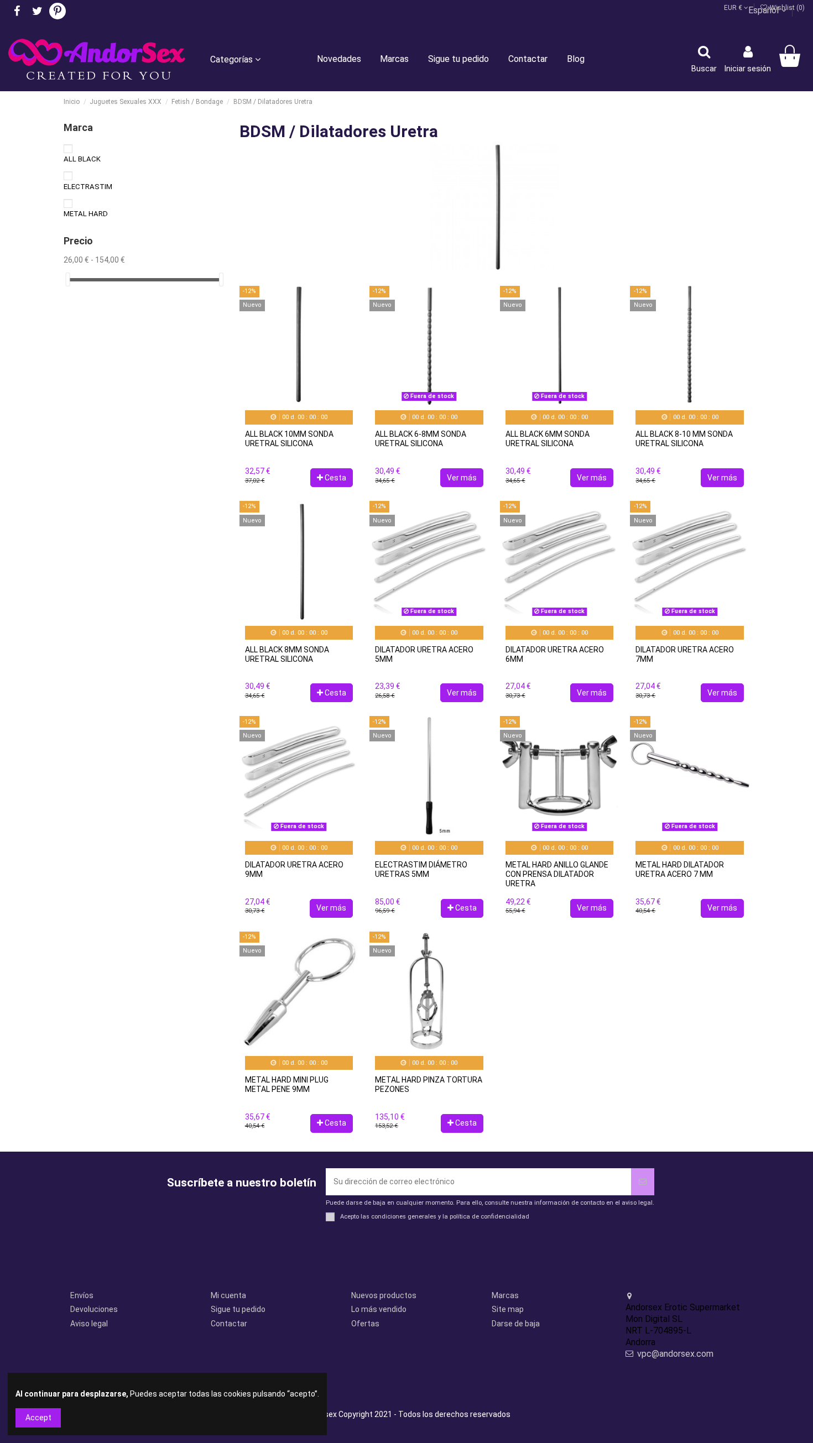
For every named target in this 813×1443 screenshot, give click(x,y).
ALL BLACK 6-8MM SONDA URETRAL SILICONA (420, 439)
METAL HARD (86, 214)
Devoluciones (94, 1309)
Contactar (229, 1323)
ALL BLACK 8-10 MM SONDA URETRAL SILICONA (684, 439)
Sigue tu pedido (238, 1309)
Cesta (335, 477)
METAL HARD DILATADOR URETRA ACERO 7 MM (679, 869)
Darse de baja (516, 1323)
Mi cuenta (228, 1295)
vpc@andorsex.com (675, 1353)
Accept (38, 1417)
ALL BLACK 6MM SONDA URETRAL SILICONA (547, 439)
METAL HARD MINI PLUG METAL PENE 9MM (287, 1084)
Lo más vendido (378, 1309)
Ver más (462, 477)
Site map (508, 1309)
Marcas (505, 1295)
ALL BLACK (82, 159)
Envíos (81, 1295)
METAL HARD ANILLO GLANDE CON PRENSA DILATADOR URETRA (556, 874)
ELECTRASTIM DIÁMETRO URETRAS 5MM (421, 869)
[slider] (67, 279)
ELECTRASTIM (88, 186)
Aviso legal (89, 1323)
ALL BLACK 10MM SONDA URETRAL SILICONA (289, 439)
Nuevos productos (383, 1295)
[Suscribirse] (642, 1181)
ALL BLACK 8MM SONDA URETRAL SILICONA (287, 654)
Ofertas (365, 1323)
